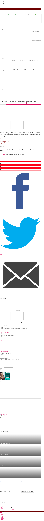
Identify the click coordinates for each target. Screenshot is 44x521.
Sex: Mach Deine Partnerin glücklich (5, 443)
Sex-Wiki (1, 56)
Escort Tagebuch (3, 3)
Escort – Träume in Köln (3, 397)
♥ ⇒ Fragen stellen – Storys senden (5, 478)
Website (1, 368)
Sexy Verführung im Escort (4, 454)
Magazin (2, 506)
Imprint (13, 509)
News (1, 27)
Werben (2, 519)
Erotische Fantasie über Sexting (4, 431)
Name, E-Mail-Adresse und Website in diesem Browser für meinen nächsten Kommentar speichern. (11, 369)
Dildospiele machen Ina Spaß (4, 476)
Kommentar (1, 364)
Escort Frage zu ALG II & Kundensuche (6, 465)
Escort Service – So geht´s (3, 415)
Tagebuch (1, 87)
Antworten (2, 329)
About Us (2, 518)
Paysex (2, 507)
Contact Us (4, 1)
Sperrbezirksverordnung (3, 154)
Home (12, 507)
